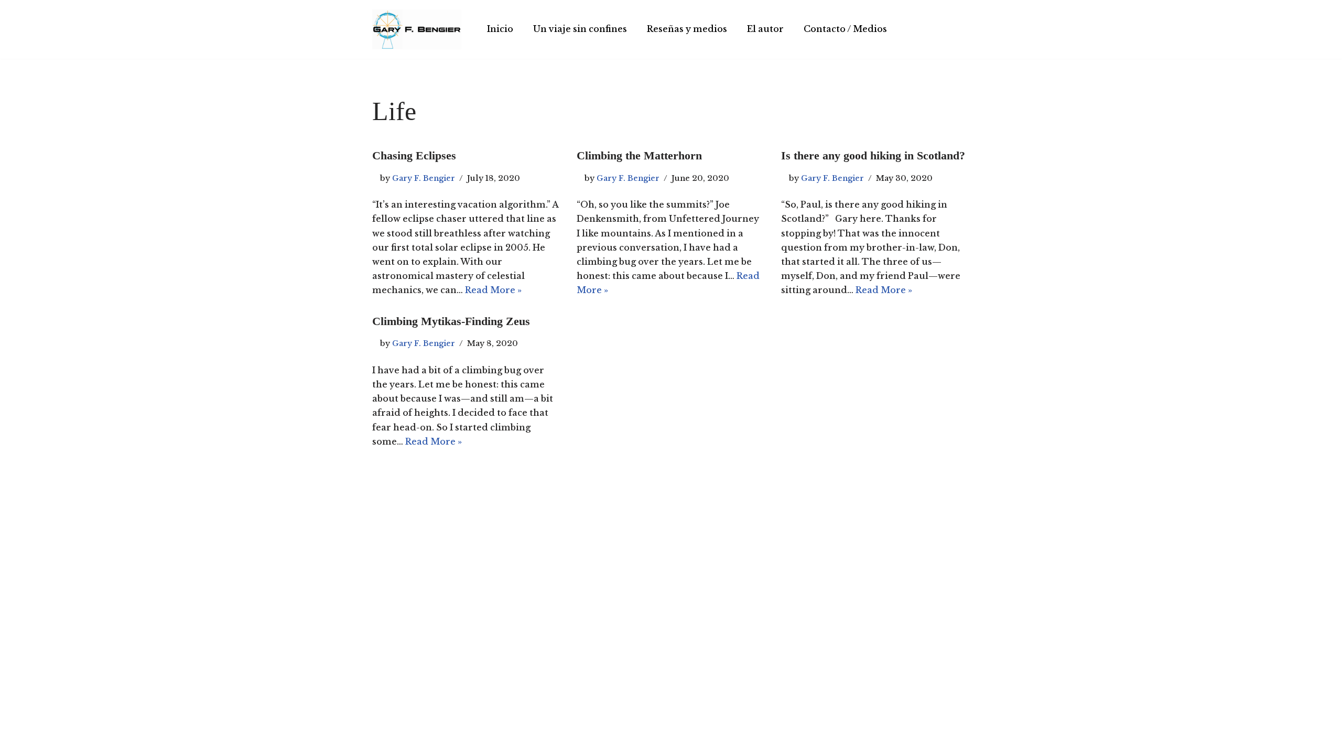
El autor (765, 29)
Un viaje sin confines (580, 29)
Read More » (493, 290)
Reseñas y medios (687, 29)
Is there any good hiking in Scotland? (873, 155)
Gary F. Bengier (423, 178)
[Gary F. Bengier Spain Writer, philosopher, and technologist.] (416, 29)
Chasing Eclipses (414, 155)
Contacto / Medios (845, 29)
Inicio (500, 29)
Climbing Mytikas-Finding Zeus (451, 321)
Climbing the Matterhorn (639, 155)
